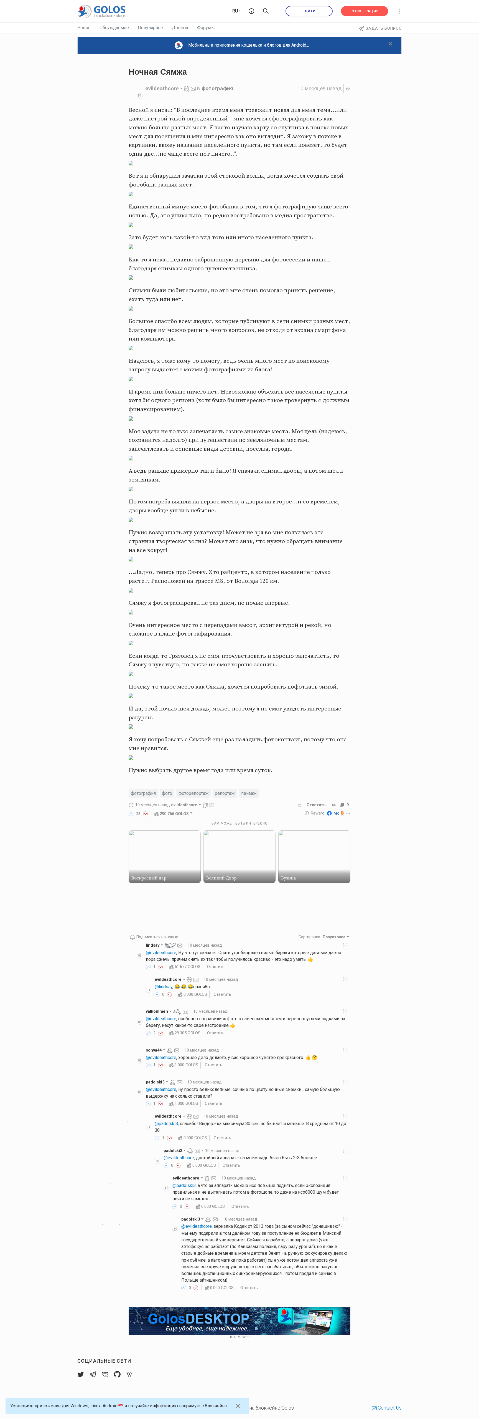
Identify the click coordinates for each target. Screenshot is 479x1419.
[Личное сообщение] (193, 88)
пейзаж (249, 793)
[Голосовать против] (145, 813)
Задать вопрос (384, 28)
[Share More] (348, 813)
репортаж (225, 793)
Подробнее (240, 1337)
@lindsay (163, 986)
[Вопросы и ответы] (251, 11)
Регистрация (364, 11)
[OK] (342, 813)
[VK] (336, 813)
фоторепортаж (194, 793)
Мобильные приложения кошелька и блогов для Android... (248, 45)
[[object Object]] (334, 805)
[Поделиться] (299, 805)
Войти (309, 11)
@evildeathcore (161, 952)
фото (167, 793)
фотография (217, 88)
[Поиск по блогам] (266, 11)
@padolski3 (166, 1123)
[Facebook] (329, 813)
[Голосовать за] (131, 813)
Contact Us (389, 1408)
